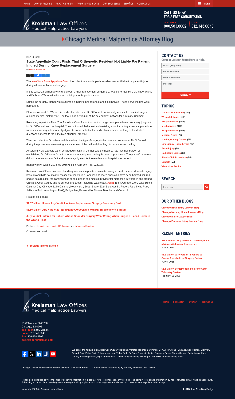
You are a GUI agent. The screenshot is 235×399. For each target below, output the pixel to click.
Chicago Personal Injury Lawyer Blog (182, 221)
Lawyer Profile (43, 3)
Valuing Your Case (88, 3)
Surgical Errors (173, 130)
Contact (144, 3)
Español (128, 3)
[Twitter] (31, 354)
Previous (32, 245)
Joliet (110, 182)
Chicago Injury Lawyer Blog (176, 216)
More (207, 3)
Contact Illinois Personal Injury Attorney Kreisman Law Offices (124, 367)
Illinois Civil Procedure (176, 157)
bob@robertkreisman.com (37, 340)
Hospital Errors (43, 226)
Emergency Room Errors (177, 144)
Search (206, 187)
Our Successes (111, 3)
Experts (168, 162)
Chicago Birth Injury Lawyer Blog (180, 207)
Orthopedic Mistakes (84, 226)
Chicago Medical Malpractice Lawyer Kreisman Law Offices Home (55, 367)
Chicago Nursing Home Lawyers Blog (182, 212)
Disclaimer (178, 302)
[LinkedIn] (38, 354)
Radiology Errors (173, 153)
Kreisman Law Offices (52, 389)
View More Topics (171, 166)
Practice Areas (65, 3)
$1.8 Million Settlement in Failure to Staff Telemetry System (184, 270)
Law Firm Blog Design (198, 389)
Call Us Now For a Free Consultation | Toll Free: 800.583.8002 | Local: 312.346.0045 (187, 19)
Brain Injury (170, 148)
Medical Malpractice (60, 226)
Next (54, 245)
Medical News (171, 135)
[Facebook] (24, 354)
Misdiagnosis (171, 126)
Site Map (193, 302)
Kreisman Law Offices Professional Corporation (55, 19)
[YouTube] (52, 354)
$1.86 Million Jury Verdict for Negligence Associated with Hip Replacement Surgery (76, 209)
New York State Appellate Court (50, 81)
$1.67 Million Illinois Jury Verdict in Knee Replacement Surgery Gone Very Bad (73, 203)
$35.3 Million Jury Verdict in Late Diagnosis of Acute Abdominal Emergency (185, 242)
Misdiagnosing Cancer (176, 139)
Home (27, 3)
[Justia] (45, 354)
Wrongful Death (173, 117)
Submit (185, 95)
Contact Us (207, 302)
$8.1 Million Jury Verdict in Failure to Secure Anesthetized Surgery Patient (182, 256)
